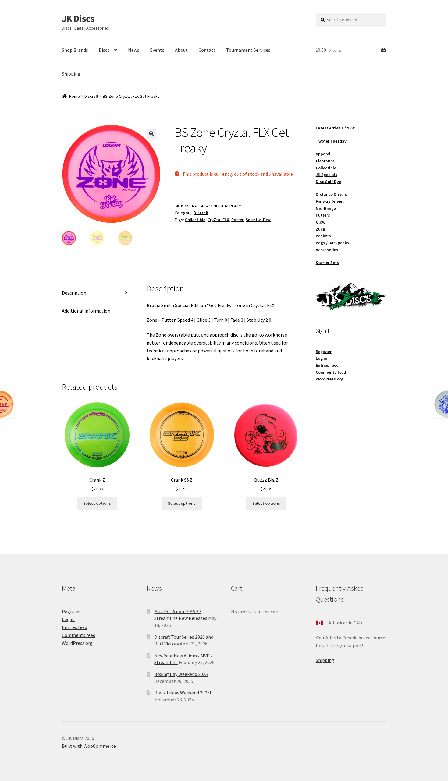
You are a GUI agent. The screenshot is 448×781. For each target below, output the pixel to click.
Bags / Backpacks (332, 243)
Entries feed (327, 365)
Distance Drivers (331, 194)
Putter (237, 219)
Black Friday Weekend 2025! (182, 693)
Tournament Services (248, 50)
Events (157, 50)
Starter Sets (327, 262)
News (133, 50)
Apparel (323, 154)
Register (324, 351)
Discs (104, 50)
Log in (321, 358)
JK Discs (78, 18)
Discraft (91, 96)
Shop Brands (75, 50)
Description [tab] (74, 293)
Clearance (325, 161)
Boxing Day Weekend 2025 (181, 674)
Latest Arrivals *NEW (335, 128)
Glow (320, 222)
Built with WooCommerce (89, 746)
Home (74, 96)
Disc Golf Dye (328, 181)
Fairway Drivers (330, 201)
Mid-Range (326, 208)
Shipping (71, 74)
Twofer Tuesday (331, 141)
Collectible (195, 219)
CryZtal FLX (218, 219)
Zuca (320, 229)
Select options (97, 503)
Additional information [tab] (86, 311)
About (181, 50)
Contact (206, 50)
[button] (151, 134)
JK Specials (326, 174)
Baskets (323, 236)
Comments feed (331, 372)
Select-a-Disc (258, 219)
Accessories (327, 250)
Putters (323, 215)
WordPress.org (329, 379)
